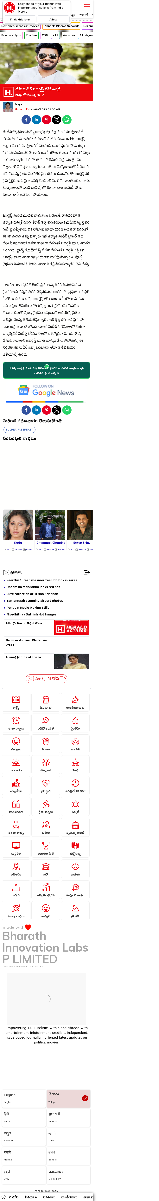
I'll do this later (20, 19)
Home (18, 109)
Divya (18, 104)
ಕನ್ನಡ (72, 14)
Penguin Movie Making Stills (28, 608)
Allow (53, 19)
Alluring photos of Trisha (23, 657)
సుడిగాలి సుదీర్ (45, 139)
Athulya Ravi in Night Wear (24, 623)
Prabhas (31, 35)
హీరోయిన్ (69, 299)
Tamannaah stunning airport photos (35, 601)
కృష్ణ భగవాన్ (64, 320)
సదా (81, 299)
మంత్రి (59, 230)
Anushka (69, 35)
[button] (26, 119)
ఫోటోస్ (16, 573)
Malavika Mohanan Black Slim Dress (26, 643)
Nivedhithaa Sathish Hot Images (31, 615)
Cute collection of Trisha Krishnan (32, 594)
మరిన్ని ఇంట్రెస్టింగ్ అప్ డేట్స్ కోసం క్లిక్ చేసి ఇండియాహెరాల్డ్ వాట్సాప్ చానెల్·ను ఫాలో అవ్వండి (47, 371)
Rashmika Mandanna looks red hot (33, 587)
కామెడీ (69, 188)
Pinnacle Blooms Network (61, 26)
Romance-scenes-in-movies (20, 26)
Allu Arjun (86, 35)
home (3, 1196)
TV (28, 109)
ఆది (80, 237)
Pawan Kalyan (11, 35)
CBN (45, 35)
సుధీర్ (62, 237)
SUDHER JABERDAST (19, 429)
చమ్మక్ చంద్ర (22, 223)
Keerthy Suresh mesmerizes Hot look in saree (42, 580)
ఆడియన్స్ (64, 313)
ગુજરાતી (83, 14)
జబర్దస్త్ (40, 132)
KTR (55, 35)
